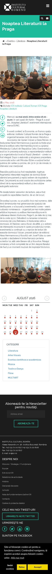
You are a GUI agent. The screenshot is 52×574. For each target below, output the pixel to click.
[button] (49, 58)
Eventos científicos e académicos (24, 360)
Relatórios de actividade (12, 477)
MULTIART (13, 378)
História (5, 481)
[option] (26, 270)
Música (11, 364)
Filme (10, 373)
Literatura (13, 351)
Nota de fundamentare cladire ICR (16, 494)
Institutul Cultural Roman (26, 106)
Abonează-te (26, 423)
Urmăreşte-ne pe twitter (20, 516)
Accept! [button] (38, 567)
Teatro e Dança (15, 369)
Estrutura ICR (7, 473)
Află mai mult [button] (17, 558)
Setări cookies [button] (10, 567)
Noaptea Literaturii (8, 109)
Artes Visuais (14, 355)
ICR (12, 106)
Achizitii (5, 490)
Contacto (6, 499)
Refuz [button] (22, 567)
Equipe (5, 468)
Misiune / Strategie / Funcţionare (16, 464)
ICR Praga (42, 106)
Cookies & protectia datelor (13, 503)
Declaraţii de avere (10, 486)
